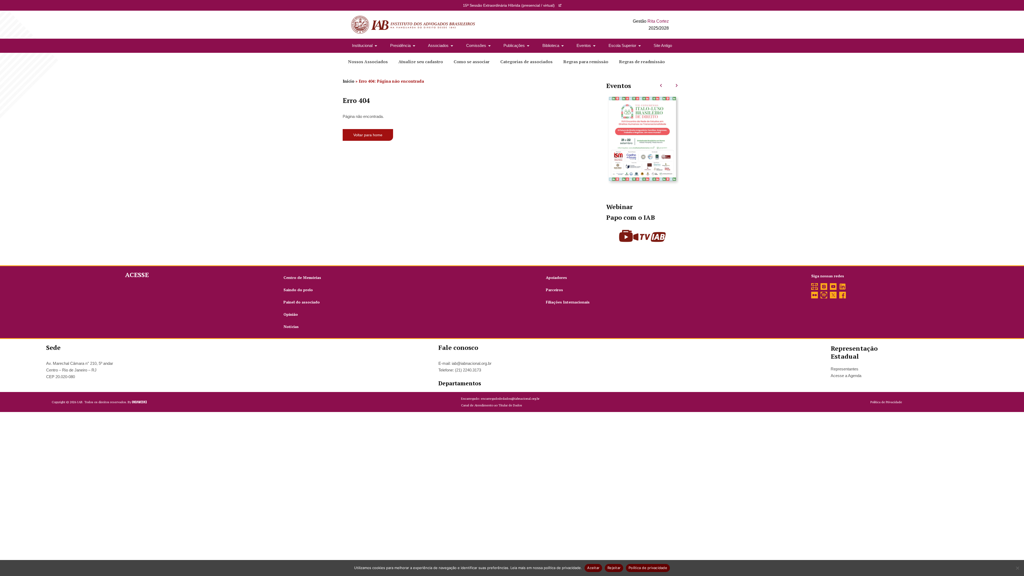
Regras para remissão (585, 62)
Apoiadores (556, 277)
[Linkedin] (842, 286)
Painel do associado (301, 302)
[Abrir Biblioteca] (563, 46)
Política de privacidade (648, 568)
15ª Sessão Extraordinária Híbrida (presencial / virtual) (509, 5)
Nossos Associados (368, 62)
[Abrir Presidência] (414, 46)
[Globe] (814, 286)
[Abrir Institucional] (376, 46)
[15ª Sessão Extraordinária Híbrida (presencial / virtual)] (560, 5)
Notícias (291, 326)
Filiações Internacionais (568, 302)
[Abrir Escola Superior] (640, 46)
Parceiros (554, 289)
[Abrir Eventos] (594, 46)
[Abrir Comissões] (489, 46)
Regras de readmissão (642, 62)
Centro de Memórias (302, 277)
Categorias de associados (526, 62)
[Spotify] (824, 295)
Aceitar (593, 568)
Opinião (290, 314)
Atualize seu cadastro (420, 62)
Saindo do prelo (298, 289)
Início (348, 81)
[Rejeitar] (1017, 568)
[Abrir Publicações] (528, 46)
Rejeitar (614, 568)
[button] (661, 85)
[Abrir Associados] (452, 46)
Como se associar (472, 62)
